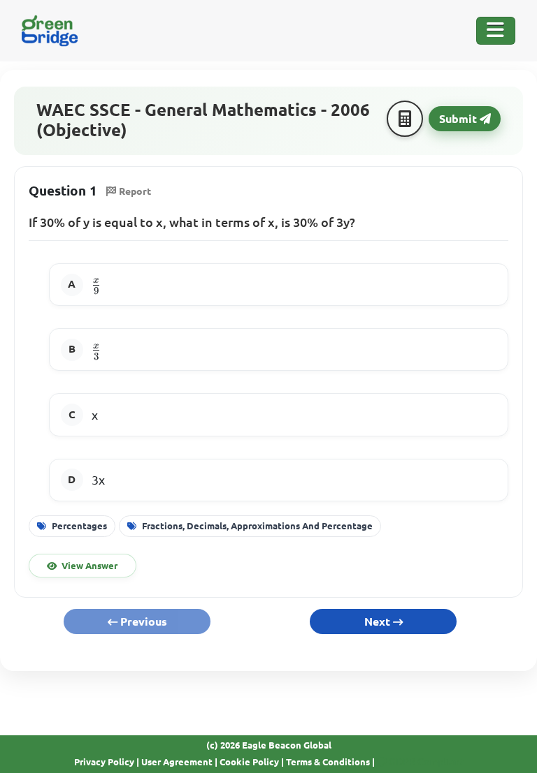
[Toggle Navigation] (495, 31)
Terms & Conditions (328, 762)
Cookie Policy (249, 762)
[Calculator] (405, 119)
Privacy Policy (104, 762)
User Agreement (177, 762)
